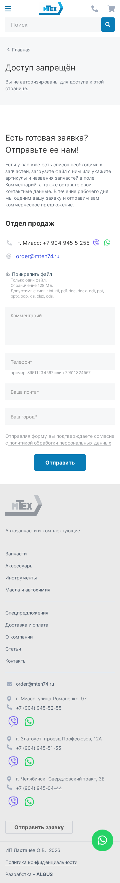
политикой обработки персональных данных (59, 443)
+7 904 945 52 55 (95, 8)
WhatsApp (107, 243)
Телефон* (21, 362)
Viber (96, 243)
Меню (8, 8)
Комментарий (26, 315)
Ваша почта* (25, 392)
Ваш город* (24, 416)
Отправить (60, 462)
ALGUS (44, 874)
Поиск (108, 24)
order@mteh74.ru (38, 256)
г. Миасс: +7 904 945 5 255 (53, 242)
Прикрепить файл (32, 274)
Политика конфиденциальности (41, 862)
